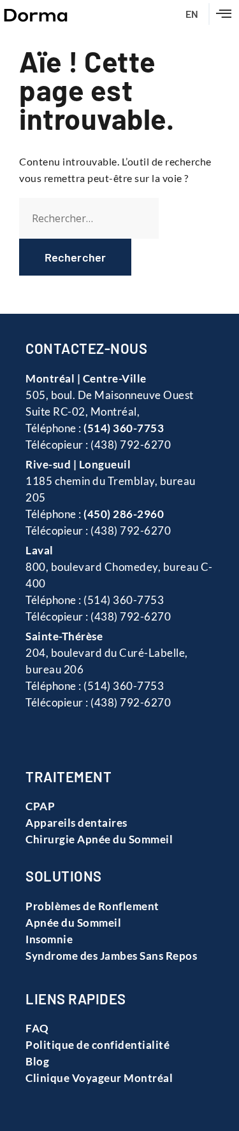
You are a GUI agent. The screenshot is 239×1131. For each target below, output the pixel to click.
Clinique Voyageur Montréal (99, 1078)
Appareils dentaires (76, 822)
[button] (224, 14)
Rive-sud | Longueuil (78, 464)
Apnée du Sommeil (73, 922)
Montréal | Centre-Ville (86, 378)
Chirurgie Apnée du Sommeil (99, 839)
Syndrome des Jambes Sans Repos (111, 955)
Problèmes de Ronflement (92, 906)
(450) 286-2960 (123, 514)
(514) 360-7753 (123, 428)
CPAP (40, 806)
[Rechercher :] (89, 218)
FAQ (37, 1028)
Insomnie (49, 939)
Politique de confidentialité (97, 1044)
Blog (37, 1061)
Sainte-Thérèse (64, 636)
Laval (39, 550)
